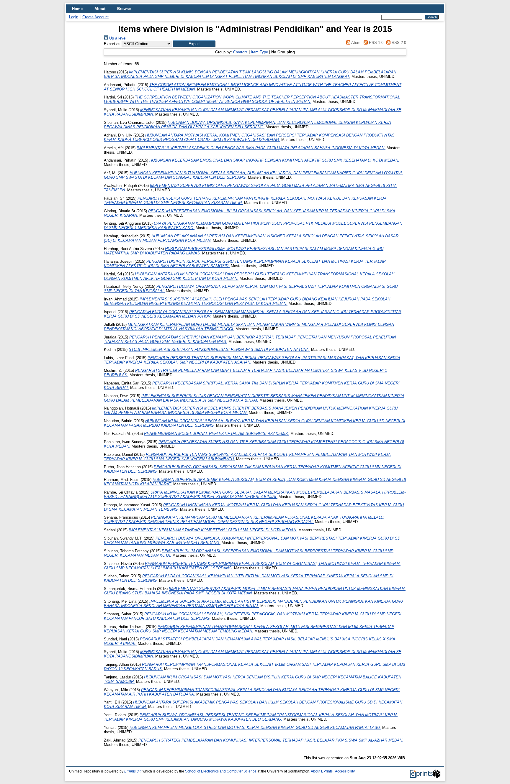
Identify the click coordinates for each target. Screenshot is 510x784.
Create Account (95, 17)
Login (73, 17)
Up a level (117, 38)
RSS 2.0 (398, 42)
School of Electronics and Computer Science (220, 771)
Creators (240, 52)
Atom (355, 42)
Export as (112, 44)
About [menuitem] (99, 8)
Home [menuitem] (77, 8)
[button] (194, 43)
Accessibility (345, 771)
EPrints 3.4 (133, 771)
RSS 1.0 (375, 42)
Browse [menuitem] (124, 8)
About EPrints (322, 771)
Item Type (259, 52)
